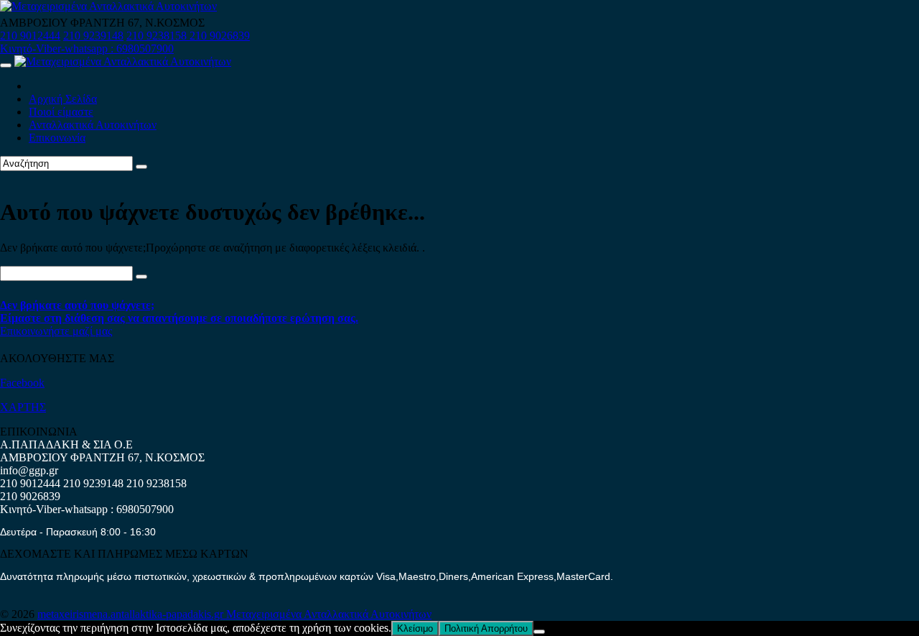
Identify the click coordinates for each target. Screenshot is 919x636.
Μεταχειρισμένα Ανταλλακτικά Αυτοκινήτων (328, 614)
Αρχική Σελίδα (63, 99)
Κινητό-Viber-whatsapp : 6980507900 (87, 48)
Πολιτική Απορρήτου (486, 628)
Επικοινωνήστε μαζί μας (56, 331)
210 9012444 (30, 35)
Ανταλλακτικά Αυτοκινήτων (93, 125)
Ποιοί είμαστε (61, 112)
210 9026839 (220, 35)
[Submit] (141, 167)
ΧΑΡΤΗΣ (23, 407)
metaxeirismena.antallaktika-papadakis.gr (131, 614)
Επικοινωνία (57, 138)
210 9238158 (158, 35)
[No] (539, 632)
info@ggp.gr (29, 470)
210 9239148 (93, 35)
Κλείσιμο (415, 628)
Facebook (22, 383)
